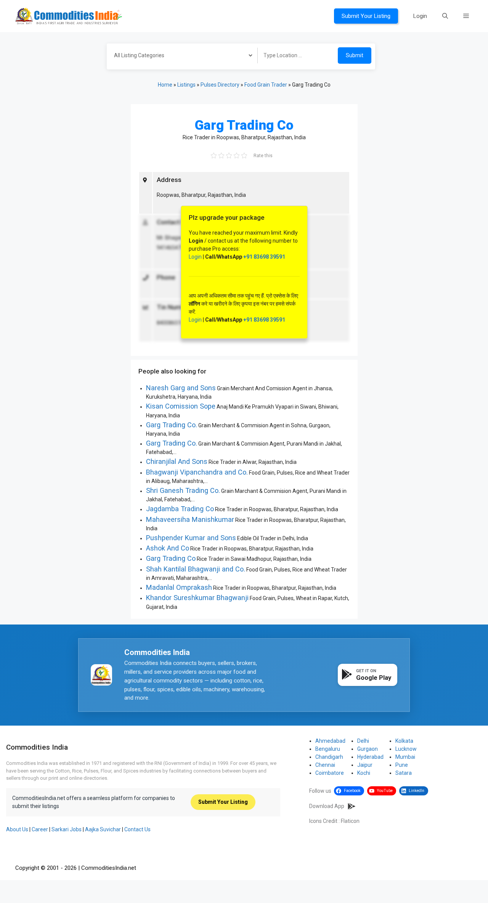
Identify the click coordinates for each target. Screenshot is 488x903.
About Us (17, 829)
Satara (403, 773)
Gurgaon (367, 749)
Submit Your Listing (366, 16)
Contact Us (137, 829)
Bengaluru (327, 749)
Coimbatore (329, 773)
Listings (186, 85)
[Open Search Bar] (445, 16)
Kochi (363, 773)
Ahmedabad (330, 741)
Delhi (363, 741)
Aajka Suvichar (103, 829)
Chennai (325, 765)
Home (165, 85)
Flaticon (350, 821)
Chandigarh (329, 757)
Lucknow (406, 749)
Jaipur (364, 765)
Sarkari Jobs (66, 829)
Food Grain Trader (265, 85)
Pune (401, 765)
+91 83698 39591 (264, 257)
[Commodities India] (68, 16)
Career (40, 829)
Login (420, 16)
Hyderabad (370, 757)
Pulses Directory (220, 85)
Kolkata (404, 741)
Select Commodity (179, 56)
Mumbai (405, 757)
